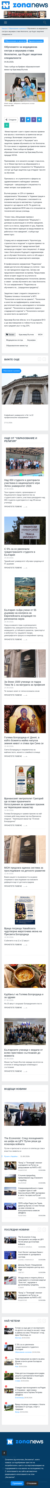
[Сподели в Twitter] (28, 119)
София (21, 1287)
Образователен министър (17, 346)
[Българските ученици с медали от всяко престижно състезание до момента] (25, 1031)
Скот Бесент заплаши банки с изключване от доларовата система (30, 1254)
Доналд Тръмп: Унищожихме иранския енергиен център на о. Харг (31, 1267)
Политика (22, 1216)
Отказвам (31, 1483)
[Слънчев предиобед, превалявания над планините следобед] (10, 1178)
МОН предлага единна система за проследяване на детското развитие (24, 869)
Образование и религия (17, 28)
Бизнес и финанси (26, 1260)
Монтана (18, 1338)
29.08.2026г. (36, 1352)
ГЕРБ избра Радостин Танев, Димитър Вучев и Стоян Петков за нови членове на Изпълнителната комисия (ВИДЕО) (31, 1208)
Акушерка (31, 340)
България (22, 1183)
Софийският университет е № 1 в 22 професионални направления (18, 416)
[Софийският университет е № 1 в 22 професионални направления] (25, 389)
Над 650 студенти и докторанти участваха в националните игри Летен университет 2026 (22, 483)
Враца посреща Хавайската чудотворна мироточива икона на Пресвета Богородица (23, 931)
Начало (4, 28)
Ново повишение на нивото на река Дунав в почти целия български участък (29, 1361)
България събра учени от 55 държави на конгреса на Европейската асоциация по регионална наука (20, 614)
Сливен (17, 1381)
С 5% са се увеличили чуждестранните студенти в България (19, 552)
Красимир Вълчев (26, 334)
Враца (17, 1412)
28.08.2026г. (26, 1338)
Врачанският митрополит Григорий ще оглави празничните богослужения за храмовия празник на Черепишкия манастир (24, 803)
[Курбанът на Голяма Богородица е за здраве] (25, 976)
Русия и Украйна (10, 1156)
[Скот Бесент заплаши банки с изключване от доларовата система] (10, 1255)
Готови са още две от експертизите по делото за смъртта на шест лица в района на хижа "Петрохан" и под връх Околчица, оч (30, 1331)
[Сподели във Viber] (33, 119)
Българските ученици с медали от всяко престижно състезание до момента (23, 1053)
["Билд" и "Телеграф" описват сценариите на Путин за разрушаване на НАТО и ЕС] (10, 1166)
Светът (21, 1198)
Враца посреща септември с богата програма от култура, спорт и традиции (30, 1406)
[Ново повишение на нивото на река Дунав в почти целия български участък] (8, 1362)
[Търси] (43, 23)
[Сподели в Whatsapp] (6, 125)
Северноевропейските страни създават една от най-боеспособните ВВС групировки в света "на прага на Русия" (31, 1191)
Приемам (17, 1483)
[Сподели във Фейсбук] (22, 119)
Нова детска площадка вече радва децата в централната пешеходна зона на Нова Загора (29, 1375)
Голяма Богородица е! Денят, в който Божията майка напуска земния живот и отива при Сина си (23, 740)
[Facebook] (4, 1453)
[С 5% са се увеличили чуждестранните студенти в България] (25, 530)
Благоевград (19, 1398)
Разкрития (22, 1170)
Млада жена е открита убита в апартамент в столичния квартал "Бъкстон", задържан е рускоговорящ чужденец (32, 1281)
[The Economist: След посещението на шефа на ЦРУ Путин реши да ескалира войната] (25, 1114)
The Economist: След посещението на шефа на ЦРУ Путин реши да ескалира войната (23, 1141)
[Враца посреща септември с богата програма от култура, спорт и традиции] (8, 1407)
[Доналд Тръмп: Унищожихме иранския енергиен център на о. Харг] (10, 1268)
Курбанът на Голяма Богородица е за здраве (23, 996)
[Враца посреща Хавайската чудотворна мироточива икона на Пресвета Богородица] (25, 910)
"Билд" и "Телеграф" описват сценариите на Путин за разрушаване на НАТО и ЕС (30, 1165)
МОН (40, 334)
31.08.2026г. (25, 1156)
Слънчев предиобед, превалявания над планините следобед (30, 1177)
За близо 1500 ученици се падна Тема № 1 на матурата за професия (24, 683)
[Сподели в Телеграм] (39, 119)
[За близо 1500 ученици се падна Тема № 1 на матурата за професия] (25, 663)
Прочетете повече (13, 507)
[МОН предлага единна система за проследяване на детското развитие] (25, 849)
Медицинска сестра (14, 340)
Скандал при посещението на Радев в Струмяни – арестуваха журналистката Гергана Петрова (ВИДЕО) (30, 1391)
